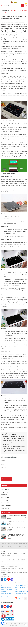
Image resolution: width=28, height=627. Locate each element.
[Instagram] (11, 579)
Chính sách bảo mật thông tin (6, 597)
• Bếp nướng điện (23, 546)
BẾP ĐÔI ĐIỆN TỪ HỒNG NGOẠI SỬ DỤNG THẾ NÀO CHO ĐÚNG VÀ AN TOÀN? (14, 447)
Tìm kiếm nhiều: (6, 543)
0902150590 (5, 564)
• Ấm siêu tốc (14, 543)
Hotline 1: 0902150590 (20, 585)
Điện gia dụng (4, 492)
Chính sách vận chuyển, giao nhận (7, 590)
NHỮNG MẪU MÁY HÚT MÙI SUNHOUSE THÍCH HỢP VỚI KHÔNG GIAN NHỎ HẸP (13, 437)
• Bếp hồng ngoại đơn (12, 546)
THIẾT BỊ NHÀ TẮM (6, 505)
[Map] (10, 606)
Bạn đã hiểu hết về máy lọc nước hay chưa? (14, 440)
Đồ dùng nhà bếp (5, 502)
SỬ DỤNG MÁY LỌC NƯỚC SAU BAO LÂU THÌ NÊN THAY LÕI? (14, 451)
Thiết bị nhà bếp (5, 489)
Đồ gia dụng (4, 494)
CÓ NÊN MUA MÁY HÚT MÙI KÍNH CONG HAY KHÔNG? (13, 443)
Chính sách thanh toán (6, 585)
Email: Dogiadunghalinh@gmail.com (21, 590)
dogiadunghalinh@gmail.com (9, 566)
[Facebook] (2, 579)
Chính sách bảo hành (6, 587)
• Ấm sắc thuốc (23, 543)
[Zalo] (7, 606)
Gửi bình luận (6, 479)
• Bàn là (3, 546)
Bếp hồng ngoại (5, 24)
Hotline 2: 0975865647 (20, 587)
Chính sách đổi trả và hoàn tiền (6, 594)
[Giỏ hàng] (25, 5)
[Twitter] (5, 579)
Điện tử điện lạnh (5, 497)
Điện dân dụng (4, 500)
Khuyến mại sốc (5, 508)
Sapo (17, 625)
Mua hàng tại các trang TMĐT (20, 594)
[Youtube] (8, 579)
